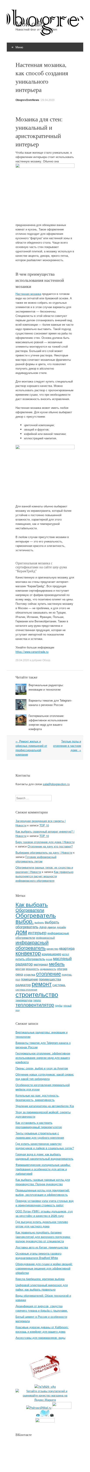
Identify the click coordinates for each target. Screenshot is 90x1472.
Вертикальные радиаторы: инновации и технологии (46, 687)
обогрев (62, 969)
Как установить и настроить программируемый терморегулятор (39, 1124)
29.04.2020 (48, 100)
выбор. (25, 921)
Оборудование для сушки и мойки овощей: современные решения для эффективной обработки (44, 1268)
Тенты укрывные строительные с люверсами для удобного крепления (40, 1135)
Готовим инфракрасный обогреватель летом (36, 859)
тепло (37, 1000)
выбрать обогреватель (37, 924)
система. (59, 984)
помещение (29, 979)
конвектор (28, 953)
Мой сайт (30, 23)
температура (24, 1000)
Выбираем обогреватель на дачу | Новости (44, 852)
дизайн (61, 927)
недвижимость (48, 969)
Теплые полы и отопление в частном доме (67, 745)
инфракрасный (45, 937)
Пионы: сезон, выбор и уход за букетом (42, 1068)
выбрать (39, 922)
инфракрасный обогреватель (32, 945)
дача (43, 926)
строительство (37, 994)
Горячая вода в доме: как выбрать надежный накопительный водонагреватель (44, 1156)
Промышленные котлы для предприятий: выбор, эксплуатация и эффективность (43, 1192)
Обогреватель (36, 914)
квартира (66, 948)
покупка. (67, 974)
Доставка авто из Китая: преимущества (42, 1247)
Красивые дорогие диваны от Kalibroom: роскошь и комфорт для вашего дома (42, 1329)
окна (19, 974)
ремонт (42, 983)
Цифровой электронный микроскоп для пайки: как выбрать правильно (42, 1287)
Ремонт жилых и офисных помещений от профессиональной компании (31, 747)
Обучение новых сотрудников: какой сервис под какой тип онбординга (45, 1076)
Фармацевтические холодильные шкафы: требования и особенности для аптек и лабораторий (43, 1169)
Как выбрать (32, 904)
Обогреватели (30, 910)
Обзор (46, 660)
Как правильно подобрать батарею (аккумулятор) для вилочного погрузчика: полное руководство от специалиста (43, 1236)
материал (41, 964)
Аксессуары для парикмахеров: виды (40, 1338)
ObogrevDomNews (27, 100)
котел (65, 954)
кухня (49, 959)
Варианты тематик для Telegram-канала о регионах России (50, 702)
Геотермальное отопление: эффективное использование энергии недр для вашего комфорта (48, 722)
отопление (48, 973)
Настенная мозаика (28, 294)
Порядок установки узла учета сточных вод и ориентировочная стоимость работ (45, 1203)
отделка (29, 974)
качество (52, 948)
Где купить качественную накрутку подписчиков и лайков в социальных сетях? (45, 1146)
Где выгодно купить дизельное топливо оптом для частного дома (42, 1224)
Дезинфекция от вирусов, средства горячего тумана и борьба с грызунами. (42, 1308)
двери (51, 927)
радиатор (23, 984)
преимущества (50, 979)
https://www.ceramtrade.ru (32, 652)
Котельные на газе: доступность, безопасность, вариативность (37, 1097)
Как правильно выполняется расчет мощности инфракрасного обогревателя (44, 876)
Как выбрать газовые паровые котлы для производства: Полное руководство (43, 1182)
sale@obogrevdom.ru (56, 784)
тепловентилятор (35, 1004)
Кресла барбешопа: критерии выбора (40, 1279)
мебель (57, 963)
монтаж (20, 969)
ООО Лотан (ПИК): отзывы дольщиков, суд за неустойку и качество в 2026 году (44, 1213)
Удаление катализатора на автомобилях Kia (45, 1106)
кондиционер (51, 953)
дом (21, 931)
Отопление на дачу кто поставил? (50, 846)
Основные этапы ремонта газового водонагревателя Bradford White (38, 1255)
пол (18, 979)
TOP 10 (44, 825)
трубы (58, 1005)
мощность (32, 969)
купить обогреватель (30, 959)
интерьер (37, 932)
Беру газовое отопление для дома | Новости (45, 842)
